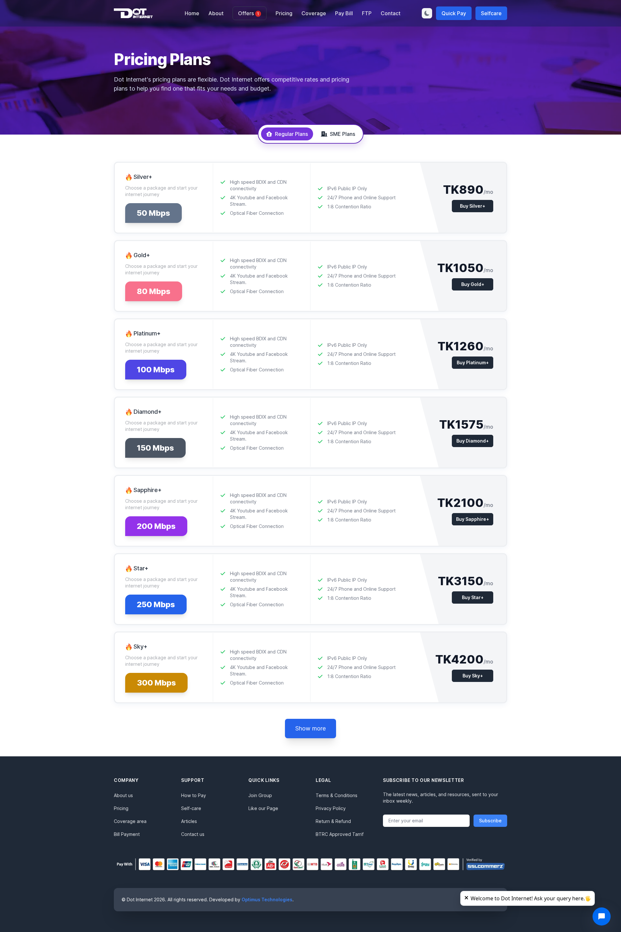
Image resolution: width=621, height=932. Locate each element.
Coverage (313, 13)
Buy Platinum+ (473, 362)
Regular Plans (291, 134)
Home (192, 13)
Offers (248, 13)
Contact (390, 13)
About (215, 13)
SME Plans (342, 134)
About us (123, 795)
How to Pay (193, 795)
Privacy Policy (331, 808)
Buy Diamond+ (472, 441)
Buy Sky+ (473, 675)
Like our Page (263, 808)
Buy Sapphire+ (472, 519)
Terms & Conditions (336, 795)
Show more (310, 728)
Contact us (192, 834)
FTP (367, 13)
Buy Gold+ (472, 284)
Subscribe (490, 820)
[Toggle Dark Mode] (427, 13)
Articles (189, 821)
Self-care (191, 808)
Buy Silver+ (472, 206)
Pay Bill (344, 13)
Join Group (260, 795)
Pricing (284, 13)
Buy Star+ (473, 597)
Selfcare (491, 13)
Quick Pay (453, 13)
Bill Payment (127, 834)
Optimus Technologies (267, 899)
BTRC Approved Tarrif (340, 834)
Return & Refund (333, 821)
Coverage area (130, 821)
